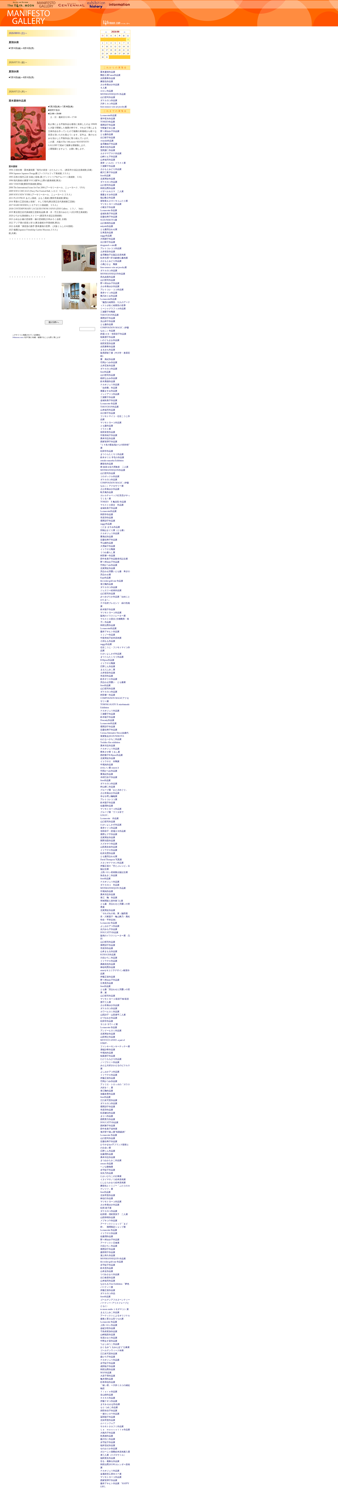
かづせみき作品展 (108, 1018)
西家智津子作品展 (108, 441)
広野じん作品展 (107, 666)
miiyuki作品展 (106, 226)
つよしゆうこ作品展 (109, 1344)
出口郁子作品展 (107, 137)
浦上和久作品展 (107, 1255)
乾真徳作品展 (106, 1436)
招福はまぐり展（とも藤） (113, 530)
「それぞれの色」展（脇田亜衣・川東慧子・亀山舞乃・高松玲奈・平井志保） (115, 916)
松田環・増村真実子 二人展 (114, 1214)
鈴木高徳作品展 (107, 381)
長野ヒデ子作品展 (108, 834)
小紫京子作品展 (107, 207)
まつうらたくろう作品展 (112, 454)
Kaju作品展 (105, 578)
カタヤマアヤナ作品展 (110, 153)
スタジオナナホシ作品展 (112, 863)
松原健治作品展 (107, 1113)
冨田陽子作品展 (107, 1417)
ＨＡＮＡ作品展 (107, 1398)
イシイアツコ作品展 (109, 394)
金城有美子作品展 (108, 213)
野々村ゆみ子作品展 (109, 131)
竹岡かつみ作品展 (108, 362)
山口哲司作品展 (107, 97)
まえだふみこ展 (107, 669)
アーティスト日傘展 (109, 1243)
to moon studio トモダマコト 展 (114, 1309)
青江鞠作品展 (106, 584)
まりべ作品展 (106, 1116)
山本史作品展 (106, 1271)
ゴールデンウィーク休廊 (112, 1350)
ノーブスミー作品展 (109, 1062)
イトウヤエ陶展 (107, 549)
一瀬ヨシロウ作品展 (109, 1414)
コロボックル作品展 (109, 476)
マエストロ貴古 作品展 (112, 505)
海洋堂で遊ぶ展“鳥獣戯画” (112, 1132)
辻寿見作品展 (106, 232)
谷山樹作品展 (106, 1395)
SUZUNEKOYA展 (108, 220)
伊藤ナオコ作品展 (108, 1401)
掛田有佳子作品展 (108, 1410)
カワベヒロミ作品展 (109, 1011)
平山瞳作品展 (106, 543)
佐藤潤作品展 (106, 806)
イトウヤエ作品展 (108, 850)
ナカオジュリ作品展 (109, 384)
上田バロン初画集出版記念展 (114, 872)
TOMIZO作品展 (107, 122)
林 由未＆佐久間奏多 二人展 (114, 467)
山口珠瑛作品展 (107, 223)
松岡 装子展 (105, 1208)
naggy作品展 (106, 236)
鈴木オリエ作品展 (108, 679)
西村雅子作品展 (107, 1125)
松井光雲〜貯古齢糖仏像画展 (114, 258)
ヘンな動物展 (106, 1167)
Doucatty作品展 (107, 720)
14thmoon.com (18, 337)
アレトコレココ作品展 (110, 248)
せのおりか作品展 (108, 1448)
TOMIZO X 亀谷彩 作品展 (113, 502)
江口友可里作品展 (108, 1100)
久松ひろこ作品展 (108, 958)
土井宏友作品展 (107, 365)
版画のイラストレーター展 (113, 616)
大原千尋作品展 (107, 1376)
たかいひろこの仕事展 (110, 1176)
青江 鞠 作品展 (108, 897)
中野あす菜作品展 (108, 1341)
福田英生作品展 (107, 1458)
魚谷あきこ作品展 (108, 875)
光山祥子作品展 (107, 321)
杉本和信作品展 (107, 1382)
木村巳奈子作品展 (108, 777)
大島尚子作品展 (107, 1433)
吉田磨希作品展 (107, 78)
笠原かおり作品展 (108, 1338)
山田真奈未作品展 (108, 847)
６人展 (103, 88)
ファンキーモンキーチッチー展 (115, 1046)
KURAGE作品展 (108, 954)
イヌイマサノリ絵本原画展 (113, 1179)
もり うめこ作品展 (109, 1407)
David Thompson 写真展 (111, 859)
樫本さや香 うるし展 (110, 752)
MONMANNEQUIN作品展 (112, 274)
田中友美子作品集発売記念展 (114, 559)
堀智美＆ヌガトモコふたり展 (114, 201)
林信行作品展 (106, 1198)
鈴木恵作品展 (106, 1268)
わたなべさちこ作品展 (110, 739)
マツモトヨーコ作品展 (110, 204)
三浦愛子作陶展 (107, 312)
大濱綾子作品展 (107, 546)
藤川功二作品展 (107, 1439)
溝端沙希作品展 (107, 1049)
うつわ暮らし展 (107, 552)
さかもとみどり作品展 (110, 169)
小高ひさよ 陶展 (108, 264)
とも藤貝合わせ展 (108, 229)
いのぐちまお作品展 (109, 340)
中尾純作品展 (106, 764)
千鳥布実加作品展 (108, 1331)
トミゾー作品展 (107, 635)
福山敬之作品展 (107, 198)
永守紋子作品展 (107, 1170)
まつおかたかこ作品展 (110, 1160)
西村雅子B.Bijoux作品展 (111, 755)
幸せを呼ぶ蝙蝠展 (108, 796)
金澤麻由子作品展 (108, 144)
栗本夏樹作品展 (107, 72)
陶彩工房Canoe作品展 (110, 75)
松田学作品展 (106, 451)
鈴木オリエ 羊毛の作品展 (112, 457)
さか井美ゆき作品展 (109, 84)
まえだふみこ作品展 (109, 1312)
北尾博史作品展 (107, 179)
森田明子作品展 (107, 1252)
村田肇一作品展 (107, 555)
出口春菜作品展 (107, 1277)
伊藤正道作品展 (107, 977)
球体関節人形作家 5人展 (111, 901)
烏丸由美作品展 (107, 277)
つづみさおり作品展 (109, 1274)
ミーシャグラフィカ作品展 (113, 308)
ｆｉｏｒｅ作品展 (108, 1391)
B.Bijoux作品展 (107, 660)
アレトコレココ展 (108, 799)
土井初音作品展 (107, 251)
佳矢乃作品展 (106, 1173)
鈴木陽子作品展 (107, 609)
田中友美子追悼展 (108, 1129)
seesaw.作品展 (106, 1163)
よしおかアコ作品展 (109, 926)
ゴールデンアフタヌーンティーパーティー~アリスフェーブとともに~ (115, 1303)
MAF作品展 (105, 1372)
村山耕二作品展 (107, 787)
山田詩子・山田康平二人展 (113, 1015)
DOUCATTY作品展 (109, 932)
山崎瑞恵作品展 (107, 1334)
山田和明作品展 (107, 1217)
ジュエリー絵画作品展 (110, 590)
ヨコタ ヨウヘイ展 (109, 1024)
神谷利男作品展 (107, 967)
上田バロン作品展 (108, 1325)
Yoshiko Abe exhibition (110, 742)
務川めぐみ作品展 (108, 296)
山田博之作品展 (107, 1037)
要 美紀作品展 (107, 359)
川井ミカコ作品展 (108, 103)
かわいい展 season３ (109, 768)
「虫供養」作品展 (108, 388)
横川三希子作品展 (108, 172)
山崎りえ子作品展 (108, 156)
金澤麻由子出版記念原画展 (113, 255)
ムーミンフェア (107, 1423)
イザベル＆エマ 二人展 (112, 191)
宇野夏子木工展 (107, 128)
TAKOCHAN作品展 (109, 315)
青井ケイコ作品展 (108, 293)
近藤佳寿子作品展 (108, 217)
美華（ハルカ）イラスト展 (113, 163)
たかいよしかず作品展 (110, 654)
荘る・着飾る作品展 (109, 1461)
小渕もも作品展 (107, 641)
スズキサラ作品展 (108, 844)
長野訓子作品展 (107, 125)
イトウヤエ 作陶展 (109, 761)
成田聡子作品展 (107, 1366)
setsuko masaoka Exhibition (112, 460)
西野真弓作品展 (107, 1119)
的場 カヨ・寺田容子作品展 (113, 334)
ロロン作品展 (106, 91)
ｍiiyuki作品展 (107, 141)
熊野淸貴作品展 (107, 840)
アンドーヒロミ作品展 (110, 1030)
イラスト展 (105, 429)
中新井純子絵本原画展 (110, 638)
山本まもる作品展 (108, 951)
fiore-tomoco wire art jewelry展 (113, 107)
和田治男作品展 (107, 188)
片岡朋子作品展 (107, 239)
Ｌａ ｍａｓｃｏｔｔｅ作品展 (115, 1429)
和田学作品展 (106, 514)
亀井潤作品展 (106, 1379)
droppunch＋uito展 (108, 245)
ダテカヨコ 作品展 (109, 885)
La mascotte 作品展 (108, 210)
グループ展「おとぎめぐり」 (114, 790)
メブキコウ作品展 (108, 1220)
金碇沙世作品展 (107, 1328)
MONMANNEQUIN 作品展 (113, 94)
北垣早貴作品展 (107, 1195)
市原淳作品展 (106, 517)
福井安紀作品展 (107, 1445)
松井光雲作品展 (107, 853)
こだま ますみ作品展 (110, 527)
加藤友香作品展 (107, 1094)
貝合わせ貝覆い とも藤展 (113, 682)
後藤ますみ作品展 (108, 194)
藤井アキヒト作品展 (109, 631)
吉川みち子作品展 (108, 929)
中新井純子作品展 (108, 435)
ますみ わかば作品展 (110, 1404)
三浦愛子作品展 (107, 166)
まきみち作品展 (107, 350)
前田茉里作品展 (107, 343)
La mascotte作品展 (108, 115)
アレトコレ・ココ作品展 (112, 289)
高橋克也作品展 (107, 964)
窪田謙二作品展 (107, 150)
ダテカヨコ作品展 (108, 100)
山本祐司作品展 (107, 160)
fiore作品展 (105, 175)
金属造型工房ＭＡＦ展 (110, 1474)
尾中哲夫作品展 (107, 118)
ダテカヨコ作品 (107, 1293)
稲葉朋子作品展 (107, 337)
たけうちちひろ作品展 (110, 1059)
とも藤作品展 (106, 134)
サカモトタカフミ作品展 (112, 1426)
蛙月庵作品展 (106, 492)
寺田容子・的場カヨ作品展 (113, 831)
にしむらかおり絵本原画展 (113, 1182)
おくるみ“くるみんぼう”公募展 (115, 1347)
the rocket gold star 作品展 (111, 581)
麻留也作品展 (106, 81)
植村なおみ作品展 (108, 378)
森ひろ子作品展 (107, 1357)
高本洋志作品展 (107, 147)
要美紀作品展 (106, 536)
